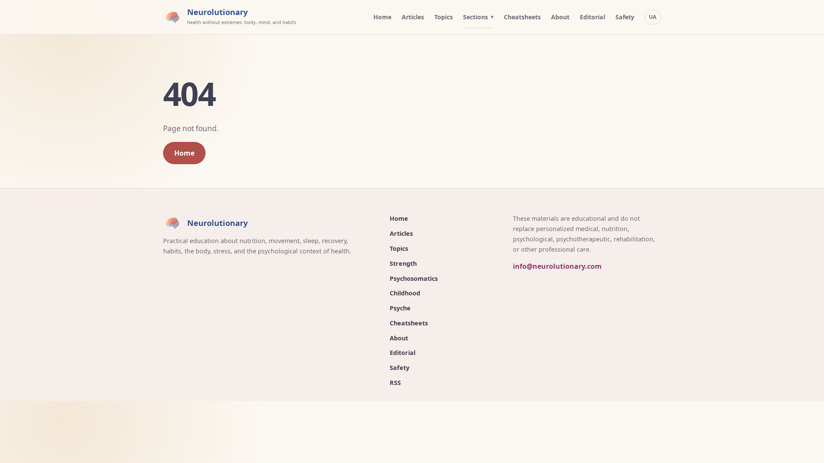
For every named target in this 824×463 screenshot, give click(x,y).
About (560, 17)
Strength (403, 263)
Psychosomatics (414, 278)
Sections (475, 17)
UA (653, 17)
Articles (413, 17)
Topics (443, 17)
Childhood (405, 293)
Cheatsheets (522, 17)
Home (382, 17)
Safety (624, 17)
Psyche (400, 308)
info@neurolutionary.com (557, 266)
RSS (395, 383)
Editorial (592, 17)
